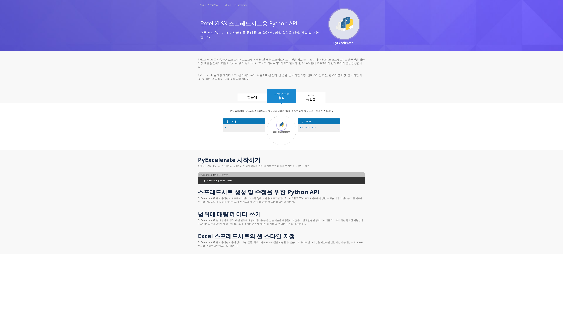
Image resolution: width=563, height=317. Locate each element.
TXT (309, 127)
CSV (314, 127)
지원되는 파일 (281, 96)
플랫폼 (311, 97)
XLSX (229, 127)
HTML (304, 127)
